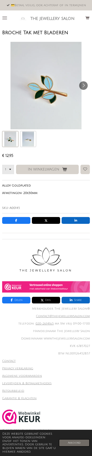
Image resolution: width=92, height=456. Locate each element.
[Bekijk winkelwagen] (87, 17)
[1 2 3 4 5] (8, 169)
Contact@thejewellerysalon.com (63, 316)
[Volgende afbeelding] (83, 85)
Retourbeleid (13, 390)
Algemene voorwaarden (22, 375)
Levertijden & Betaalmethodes (27, 383)
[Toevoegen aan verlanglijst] (85, 169)
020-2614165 (45, 323)
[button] (10, 139)
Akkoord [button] (74, 442)
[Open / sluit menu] (4, 17)
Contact (9, 361)
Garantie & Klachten (19, 398)
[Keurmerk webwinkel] (46, 291)
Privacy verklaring (17, 368)
